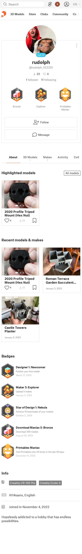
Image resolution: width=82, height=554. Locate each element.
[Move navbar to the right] (78, 14)
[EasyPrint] (50, 4)
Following (48, 79)
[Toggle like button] (7, 220)
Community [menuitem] (60, 14)
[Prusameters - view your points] (57, 4)
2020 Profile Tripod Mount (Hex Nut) (19, 213)
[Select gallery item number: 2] (20, 205)
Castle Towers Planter (16, 329)
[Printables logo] (4, 14)
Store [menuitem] (32, 14)
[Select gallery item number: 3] (23, 205)
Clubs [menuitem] (44, 14)
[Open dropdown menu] (76, 44)
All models (72, 173)
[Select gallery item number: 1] (16, 205)
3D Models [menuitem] (17, 14)
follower (32, 79)
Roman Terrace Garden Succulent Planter (59, 280)
